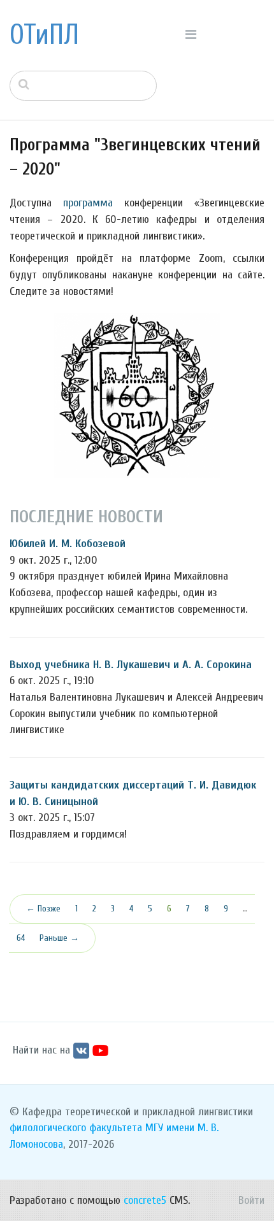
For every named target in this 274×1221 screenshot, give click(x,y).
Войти (251, 1200)
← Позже (43, 908)
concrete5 (145, 1200)
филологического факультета (76, 1127)
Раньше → (59, 937)
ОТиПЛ (44, 35)
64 (21, 937)
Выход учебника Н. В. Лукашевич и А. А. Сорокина (131, 664)
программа (88, 203)
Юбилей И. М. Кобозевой (68, 543)
